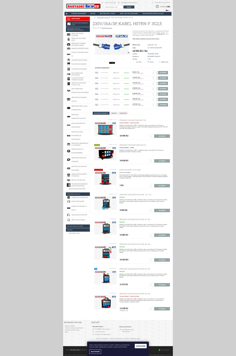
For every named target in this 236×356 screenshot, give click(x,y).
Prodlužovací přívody (79, 215)
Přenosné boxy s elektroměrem (77, 151)
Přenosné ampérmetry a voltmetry (79, 144)
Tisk (140, 62)
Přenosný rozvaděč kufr (78, 39)
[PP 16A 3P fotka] (96, 72)
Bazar (92, 13)
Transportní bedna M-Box (152, 13)
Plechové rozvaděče (79, 64)
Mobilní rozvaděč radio (80, 48)
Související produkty (101, 113)
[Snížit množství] (157, 73)
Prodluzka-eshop (135, 338)
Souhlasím (140, 346)
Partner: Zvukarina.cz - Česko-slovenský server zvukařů (112, 338)
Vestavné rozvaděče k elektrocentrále (79, 185)
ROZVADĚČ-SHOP (74, 233)
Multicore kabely (77, 201)
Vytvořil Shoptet (165, 350)
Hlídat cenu (164, 62)
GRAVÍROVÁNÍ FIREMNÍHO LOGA (80, 24)
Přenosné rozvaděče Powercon (79, 175)
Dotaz (151, 62)
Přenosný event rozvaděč (77, 34)
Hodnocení (123, 113)
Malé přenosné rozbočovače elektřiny (80, 90)
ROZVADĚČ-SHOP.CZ (73, 194)
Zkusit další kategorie (77, 189)
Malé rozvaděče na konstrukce (78, 125)
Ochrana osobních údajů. (72, 330)
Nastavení (95, 351)
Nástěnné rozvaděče (79, 69)
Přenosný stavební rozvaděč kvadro (78, 44)
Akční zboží (75, 18)
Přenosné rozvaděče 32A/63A (79, 99)
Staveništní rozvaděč (79, 60)
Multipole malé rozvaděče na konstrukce (77, 135)
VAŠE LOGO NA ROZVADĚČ (129, 13)
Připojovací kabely (78, 220)
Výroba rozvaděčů (78, 13)
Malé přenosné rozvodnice (77, 74)
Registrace (166, 2)
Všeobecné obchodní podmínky (74, 328)
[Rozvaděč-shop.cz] (83, 6)
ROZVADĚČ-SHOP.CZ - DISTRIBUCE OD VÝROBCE (75, 29)
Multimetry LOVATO (107, 13)
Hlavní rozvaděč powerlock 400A (77, 79)
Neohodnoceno (107, 28)
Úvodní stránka (67, 13)
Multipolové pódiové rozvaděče (79, 168)
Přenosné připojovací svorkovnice (79, 108)
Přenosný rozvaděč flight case (78, 84)
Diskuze (113, 113)
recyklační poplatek (75, 226)
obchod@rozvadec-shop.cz (102, 329)
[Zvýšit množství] (157, 72)
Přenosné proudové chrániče (78, 159)
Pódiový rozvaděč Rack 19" (79, 54)
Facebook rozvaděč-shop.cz (103, 334)
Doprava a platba (70, 326)
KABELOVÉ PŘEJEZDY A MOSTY (79, 208)
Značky (70, 230)
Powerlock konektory (79, 197)
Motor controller (78, 180)
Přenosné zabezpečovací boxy (78, 116)
